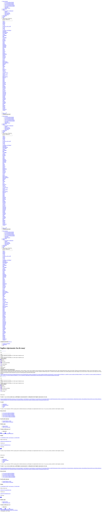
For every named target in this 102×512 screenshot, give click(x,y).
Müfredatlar (7, 468)
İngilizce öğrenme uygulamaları (8, 421)
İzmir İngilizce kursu (22, 399)
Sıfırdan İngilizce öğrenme (80, 468)
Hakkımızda (5, 404)
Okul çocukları (7, 12)
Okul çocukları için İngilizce (31, 374)
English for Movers (36, 375)
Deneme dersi (2, 468)
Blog (3, 17)
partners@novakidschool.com (5, 444)
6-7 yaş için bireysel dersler (9, 3)
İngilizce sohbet (49, 468)
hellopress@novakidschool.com (5, 441)
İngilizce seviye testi (8, 399)
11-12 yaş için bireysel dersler (10, 6)
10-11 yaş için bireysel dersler (10, 5)
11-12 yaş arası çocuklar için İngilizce (9, 416)
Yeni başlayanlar (7, 13)
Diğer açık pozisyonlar (6, 427)
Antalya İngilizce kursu (30, 399)
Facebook (3, 433)
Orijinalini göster (12, 369)
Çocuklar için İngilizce (6, 343)
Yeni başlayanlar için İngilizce (11, 374)
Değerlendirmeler (5, 405)
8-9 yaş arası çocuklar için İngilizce (8, 414)
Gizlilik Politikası (3, 510)
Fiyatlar (4, 16)
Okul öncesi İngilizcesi (94, 468)
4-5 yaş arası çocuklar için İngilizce (8, 412)
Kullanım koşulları (9, 510)
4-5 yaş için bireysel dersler (9, 2)
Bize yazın (4, 431)
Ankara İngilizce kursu (15, 399)
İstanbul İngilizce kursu (45, 399)
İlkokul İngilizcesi (88, 468)
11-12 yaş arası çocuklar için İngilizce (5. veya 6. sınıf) (14, 375)
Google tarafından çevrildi (5, 369)
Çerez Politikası (15, 510)
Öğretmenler (5, 15)
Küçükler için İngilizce (67, 468)
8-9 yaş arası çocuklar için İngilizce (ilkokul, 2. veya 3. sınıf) (77, 374)
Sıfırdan (6, 11)
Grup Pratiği (5, 8)
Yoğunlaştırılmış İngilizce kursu (57, 468)
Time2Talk (6, 121)
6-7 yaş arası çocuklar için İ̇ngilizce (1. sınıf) (59, 374)
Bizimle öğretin (5, 426)
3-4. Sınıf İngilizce (31, 468)
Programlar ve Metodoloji (9, 10)
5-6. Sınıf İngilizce (38, 468)
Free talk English (56, 375)
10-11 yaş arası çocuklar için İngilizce (9, 415)
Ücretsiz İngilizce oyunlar (7, 481)
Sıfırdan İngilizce (3, 374)
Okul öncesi (7, 14)
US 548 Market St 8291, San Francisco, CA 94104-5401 (9, 437)
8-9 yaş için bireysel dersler (9, 4)
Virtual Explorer (7, 122)
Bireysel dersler (5, 1)
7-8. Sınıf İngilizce (44, 468)
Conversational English (49, 375)
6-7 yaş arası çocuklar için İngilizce (8, 413)
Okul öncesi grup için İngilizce (21, 374)
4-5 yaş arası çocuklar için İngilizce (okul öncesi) (44, 374)
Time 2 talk (25, 375)
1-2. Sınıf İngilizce (25, 468)
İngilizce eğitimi (73, 468)
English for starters (30, 375)
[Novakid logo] (2, 453)
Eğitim (4, 9)
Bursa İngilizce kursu (37, 399)
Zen (3, 345)
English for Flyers (43, 375)
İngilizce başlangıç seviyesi (13, 468)
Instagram (11, 433)
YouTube (7, 433)
